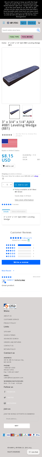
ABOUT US (8, 316)
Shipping (4, 174)
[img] (7, 277)
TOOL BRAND (27, 37)
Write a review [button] (21, 262)
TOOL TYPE (14, 37)
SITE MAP (7, 332)
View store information (24, 200)
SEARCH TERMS (9, 335)
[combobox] (18, 30)
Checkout (31, 23)
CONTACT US (9, 346)
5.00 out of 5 (27, 238)
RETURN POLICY (10, 349)
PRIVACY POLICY (10, 323)
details (6, 211)
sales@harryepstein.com (13, 378)
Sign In (23, 23)
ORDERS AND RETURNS (12, 342)
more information (18, 211)
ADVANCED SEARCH (11, 339)
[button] (7, 204)
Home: (4, 43)
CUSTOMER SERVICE (11, 319)
